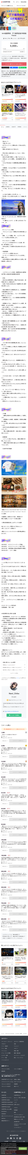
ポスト (6, 67)
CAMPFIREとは (17, 1095)
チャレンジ (16, 1046)
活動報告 (8, 126)
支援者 (13, 126)
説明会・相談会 (17, 1079)
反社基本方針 (16, 1121)
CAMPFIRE (3, 1095)
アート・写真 (4, 1057)
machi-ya (3, 1118)
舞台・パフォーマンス (18, 1057)
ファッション (4, 1050)
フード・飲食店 (4, 1046)
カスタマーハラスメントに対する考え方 (20, 1124)
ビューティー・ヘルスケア (19, 1055)
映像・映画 (16, 1050)
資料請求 (3, 1071)
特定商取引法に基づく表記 (19, 1117)
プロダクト (3, 1043)
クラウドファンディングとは (7, 1081)
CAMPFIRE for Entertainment (7, 1104)
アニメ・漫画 (4, 1048)
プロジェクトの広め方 (5, 1086)
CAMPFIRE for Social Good (7, 1102)
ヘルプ (15, 1102)
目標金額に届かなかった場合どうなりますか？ (12, 667)
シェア (14, 67)
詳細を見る (4, 740)
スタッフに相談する (18, 1068)
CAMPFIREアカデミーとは (6, 1079)
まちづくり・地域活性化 (19, 1041)
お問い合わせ (16, 1104)
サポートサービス (17, 1081)
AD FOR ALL (4, 1111)
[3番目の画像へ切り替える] (14, 28)
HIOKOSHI (3, 1113)
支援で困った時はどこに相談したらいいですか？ (12, 669)
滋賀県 (23, 38)
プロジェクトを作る (5, 1068)
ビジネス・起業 (16, 38)
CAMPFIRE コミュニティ (6, 1097)
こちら (17, 678)
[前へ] (2, 17)
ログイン (17, 2)
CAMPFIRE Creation (5, 1099)
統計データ (16, 1086)
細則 (15, 1112)
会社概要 (6, 1141)
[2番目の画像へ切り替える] (8, 28)
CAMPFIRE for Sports (5, 1106)
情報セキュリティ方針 (18, 1119)
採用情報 (14, 1141)
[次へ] (26, 17)
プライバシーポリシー (18, 1114)
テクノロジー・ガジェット (6, 1041)
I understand (22, 1148)
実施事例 (16, 1084)
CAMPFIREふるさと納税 (6, 1109)
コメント (25, 126)
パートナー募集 (22, 1141)
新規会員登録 (23, 2)
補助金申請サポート (5, 1120)
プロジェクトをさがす (21, 5)
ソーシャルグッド (5, 1060)
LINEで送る (23, 67)
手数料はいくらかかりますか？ (9, 665)
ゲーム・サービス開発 (5, 1053)
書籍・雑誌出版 (17, 1053)
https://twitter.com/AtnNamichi (12, 711)
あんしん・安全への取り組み (20, 1097)
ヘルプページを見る (14, 673)
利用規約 (16, 1110)
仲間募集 (19, 126)
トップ (2, 1033)
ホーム (2, 126)
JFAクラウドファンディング (7, 1116)
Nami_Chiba (7, 38)
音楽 (15, 1043)
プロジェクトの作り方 (5, 1084)
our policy (14, 1153)
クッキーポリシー (17, 1127)
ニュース (16, 1099)
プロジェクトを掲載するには (7, 5)
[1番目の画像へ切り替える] (3, 28)
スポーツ (16, 1048)
